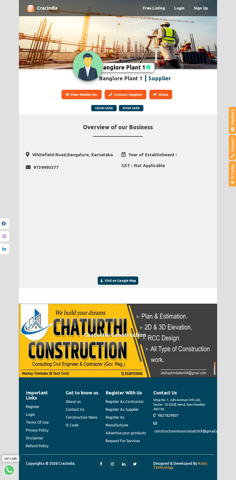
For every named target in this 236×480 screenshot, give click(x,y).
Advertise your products (126, 433)
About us (73, 401)
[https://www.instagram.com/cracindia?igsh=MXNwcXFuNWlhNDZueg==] (112, 463)
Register (32, 407)
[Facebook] (4, 223)
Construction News (81, 417)
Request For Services (123, 441)
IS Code (72, 425)
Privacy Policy (37, 430)
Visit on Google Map (119, 280)
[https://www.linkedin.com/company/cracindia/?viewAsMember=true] (123, 463)
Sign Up (201, 8)
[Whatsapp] (9, 470)
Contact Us (75, 409)
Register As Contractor (125, 401)
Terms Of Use (37, 422)
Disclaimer (34, 438)
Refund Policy (37, 446)
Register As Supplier (122, 409)
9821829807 (167, 415)
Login (179, 8)
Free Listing (154, 8)
